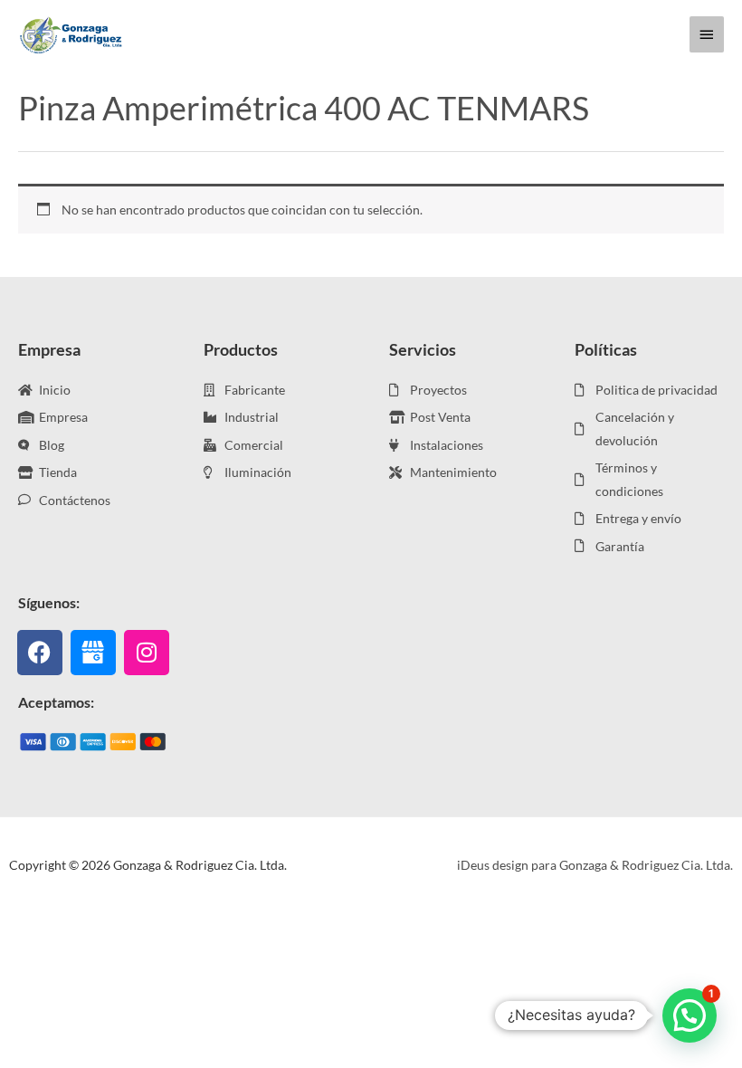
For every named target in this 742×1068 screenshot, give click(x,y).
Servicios (422, 349)
